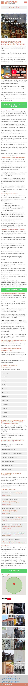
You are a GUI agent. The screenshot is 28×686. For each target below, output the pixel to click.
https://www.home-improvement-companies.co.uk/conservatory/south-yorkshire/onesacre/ (11, 503)
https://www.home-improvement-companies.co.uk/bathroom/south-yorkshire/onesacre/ (13, 533)
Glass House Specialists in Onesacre (10, 681)
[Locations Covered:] (1, 2)
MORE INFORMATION (14, 290)
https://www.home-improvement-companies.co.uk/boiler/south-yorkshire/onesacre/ (12, 493)
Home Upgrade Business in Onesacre (11, 676)
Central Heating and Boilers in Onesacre (11, 679)
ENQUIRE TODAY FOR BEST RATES (14, 105)
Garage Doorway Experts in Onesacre (11, 678)
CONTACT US (14, 571)
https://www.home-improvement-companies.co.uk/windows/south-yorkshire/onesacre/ (9, 512)
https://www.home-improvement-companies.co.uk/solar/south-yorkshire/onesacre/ (13, 519)
